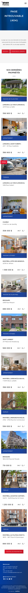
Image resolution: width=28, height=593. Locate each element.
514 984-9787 (9, 571)
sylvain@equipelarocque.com (14, 572)
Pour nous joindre (18, 51)
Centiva (17, 591)
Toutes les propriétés (14, 551)
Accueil (5, 51)
